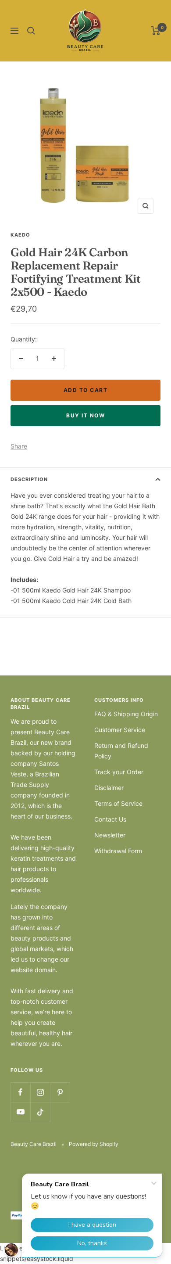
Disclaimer (109, 787)
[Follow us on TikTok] (40, 1112)
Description (29, 479)
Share (19, 446)
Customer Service (119, 729)
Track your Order (118, 772)
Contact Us (110, 819)
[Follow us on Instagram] (40, 1092)
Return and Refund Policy (121, 751)
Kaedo (20, 235)
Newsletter (109, 835)
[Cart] (155, 30)
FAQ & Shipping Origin (126, 714)
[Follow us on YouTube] (20, 1112)
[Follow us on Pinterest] (60, 1092)
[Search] (31, 31)
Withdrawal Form (118, 851)
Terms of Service (118, 803)
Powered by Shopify (93, 1144)
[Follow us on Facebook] (20, 1092)
